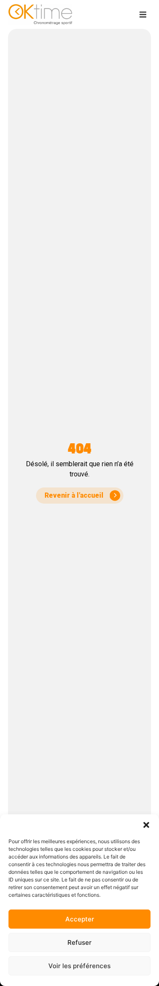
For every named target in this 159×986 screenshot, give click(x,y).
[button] (146, 825)
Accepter (79, 919)
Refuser (79, 942)
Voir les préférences (79, 966)
